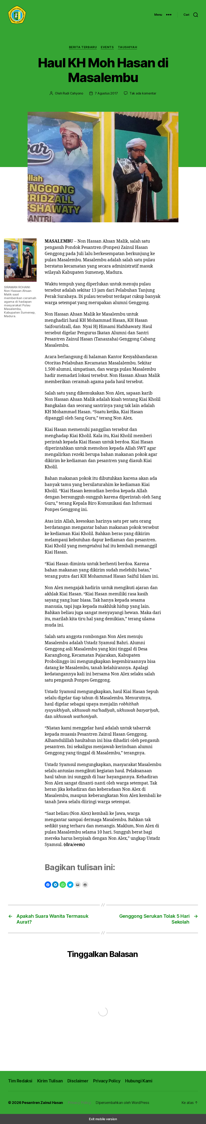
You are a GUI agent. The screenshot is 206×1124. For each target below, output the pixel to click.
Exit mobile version (103, 1119)
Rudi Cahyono (73, 93)
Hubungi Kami (138, 1080)
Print (85, 884)
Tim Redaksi (20, 1080)
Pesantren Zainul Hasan (42, 1102)
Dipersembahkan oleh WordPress (122, 1102)
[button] (48, 884)
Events (107, 47)
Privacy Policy (106, 1080)
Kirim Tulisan (50, 1080)
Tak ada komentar (143, 93)
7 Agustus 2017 (106, 93)
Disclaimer (77, 1080)
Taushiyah (127, 47)
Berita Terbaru (83, 47)
